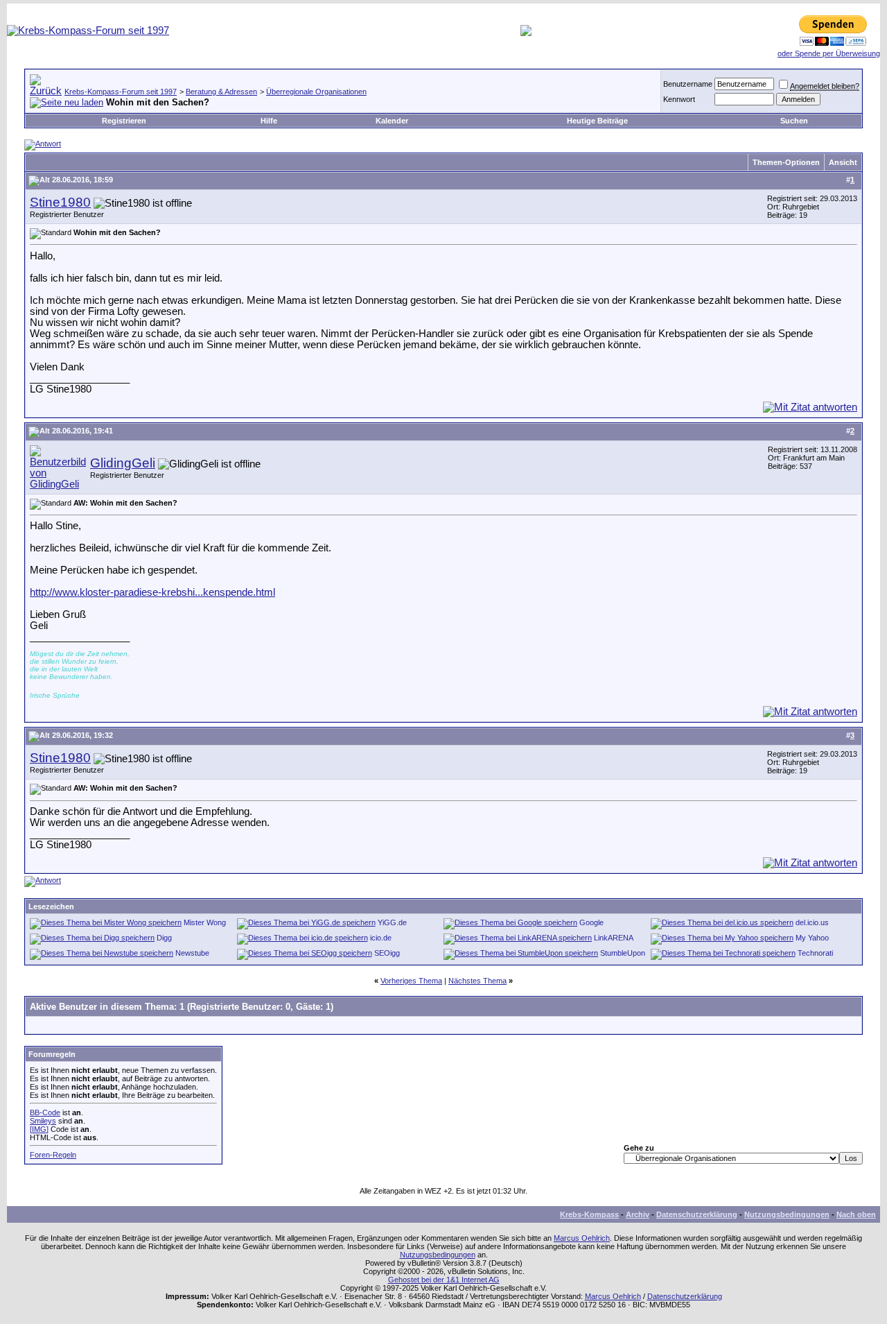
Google (591, 922)
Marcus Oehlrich (582, 1238)
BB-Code (45, 1112)
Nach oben (856, 1214)
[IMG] (39, 1129)
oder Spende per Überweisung (829, 53)
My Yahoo (812, 938)
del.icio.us (812, 922)
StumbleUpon (622, 953)
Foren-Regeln (53, 1155)
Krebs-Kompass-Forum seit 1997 (120, 91)
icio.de (381, 938)
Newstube (192, 953)
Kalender (392, 121)
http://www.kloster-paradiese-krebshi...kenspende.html (152, 592)
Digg (164, 938)
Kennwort (679, 99)
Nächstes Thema (477, 981)
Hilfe (269, 121)
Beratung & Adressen (221, 91)
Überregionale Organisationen (316, 91)
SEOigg (387, 953)
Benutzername (687, 84)
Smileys (43, 1121)
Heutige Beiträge (597, 121)
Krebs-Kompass (589, 1214)
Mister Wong (205, 922)
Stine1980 (60, 202)
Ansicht (843, 162)
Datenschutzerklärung (696, 1214)
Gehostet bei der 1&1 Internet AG (444, 1279)
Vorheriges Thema (411, 981)
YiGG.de (392, 922)
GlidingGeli (122, 463)
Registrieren (124, 121)
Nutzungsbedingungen (786, 1214)
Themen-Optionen (786, 162)
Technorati (815, 953)
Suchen (794, 121)
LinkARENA (613, 938)
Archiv (637, 1214)
